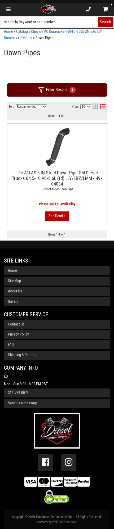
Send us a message (23, 403)
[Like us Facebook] (45, 462)
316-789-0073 (18, 393)
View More (57, 216)
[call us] (88, 9)
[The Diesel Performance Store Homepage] (48, 9)
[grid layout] (95, 106)
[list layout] (103, 106)
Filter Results (59, 89)
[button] (57, 22)
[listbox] (31, 106)
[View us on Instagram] (68, 462)
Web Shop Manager (64, 522)
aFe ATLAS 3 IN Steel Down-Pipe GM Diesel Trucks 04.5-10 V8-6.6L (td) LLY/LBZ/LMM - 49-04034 (57, 178)
